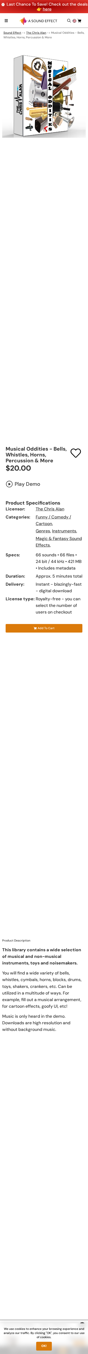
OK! (44, 1346)
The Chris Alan (36, 33)
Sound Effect (12, 33)
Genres (43, 531)
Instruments (64, 531)
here (47, 9)
